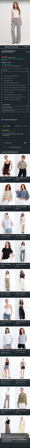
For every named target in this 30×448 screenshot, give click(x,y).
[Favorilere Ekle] (27, 2)
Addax (8, 436)
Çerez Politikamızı (22, 439)
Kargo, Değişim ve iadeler (9, 110)
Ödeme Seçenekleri (7, 107)
